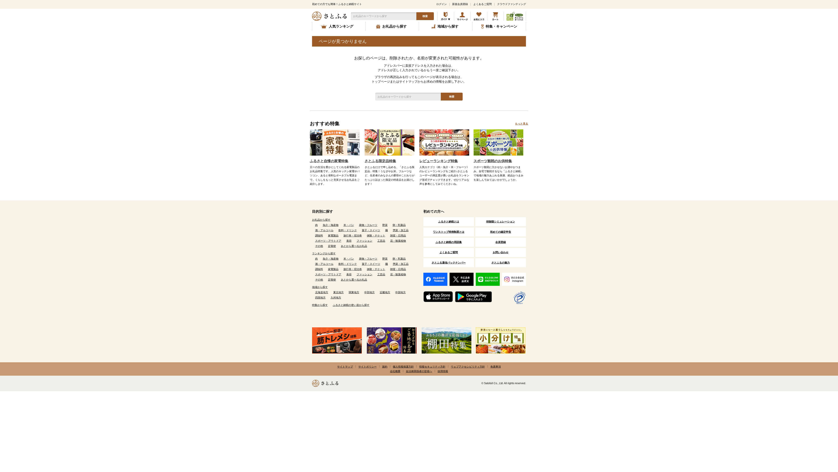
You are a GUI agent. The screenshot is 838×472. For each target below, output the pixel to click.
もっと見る (521, 123)
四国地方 (320, 297)
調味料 (319, 235)
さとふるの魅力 (500, 262)
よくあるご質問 (482, 4)
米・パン (348, 225)
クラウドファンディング (511, 4)
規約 (384, 366)
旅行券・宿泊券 (352, 235)
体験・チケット (376, 235)
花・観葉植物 (398, 240)
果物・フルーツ (368, 225)
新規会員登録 (460, 4)
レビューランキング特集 (438, 161)
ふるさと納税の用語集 (449, 242)
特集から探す (320, 305)
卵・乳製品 (399, 225)
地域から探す (320, 287)
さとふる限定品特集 (380, 161)
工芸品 (381, 240)
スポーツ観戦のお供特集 (493, 161)
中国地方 (400, 292)
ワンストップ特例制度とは (448, 231)
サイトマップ (345, 366)
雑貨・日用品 (398, 235)
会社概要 (395, 371)
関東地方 (354, 292)
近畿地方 (385, 292)
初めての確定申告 (500, 231)
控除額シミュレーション (500, 221)
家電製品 (333, 235)
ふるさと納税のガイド (446, 16)
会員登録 (500, 242)
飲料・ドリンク (347, 230)
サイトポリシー (367, 366)
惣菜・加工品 (401, 230)
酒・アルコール (324, 230)
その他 (319, 246)
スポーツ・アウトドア (328, 240)
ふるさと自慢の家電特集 (329, 161)
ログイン (441, 4)
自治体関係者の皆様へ (419, 371)
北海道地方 (321, 292)
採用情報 (443, 371)
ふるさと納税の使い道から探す (351, 305)
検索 (425, 16)
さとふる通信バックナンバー (449, 262)
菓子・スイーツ (371, 230)
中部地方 (369, 292)
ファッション (364, 240)
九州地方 (336, 297)
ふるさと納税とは (448, 221)
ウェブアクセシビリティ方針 (468, 366)
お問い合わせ (500, 252)
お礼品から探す (321, 219)
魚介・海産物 (330, 225)
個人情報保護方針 (403, 366)
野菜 (385, 225)
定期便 (332, 246)
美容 (349, 240)
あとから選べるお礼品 (354, 246)
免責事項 (495, 366)
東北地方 (338, 292)
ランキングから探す (324, 253)
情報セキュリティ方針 (432, 366)
